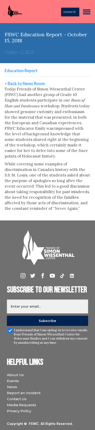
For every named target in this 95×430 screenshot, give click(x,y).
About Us (15, 375)
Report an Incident (24, 393)
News (12, 387)
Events (13, 381)
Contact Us (17, 399)
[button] (86, 11)
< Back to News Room (25, 83)
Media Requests (21, 405)
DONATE (69, 12)
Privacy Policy (19, 411)
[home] (14, 11)
